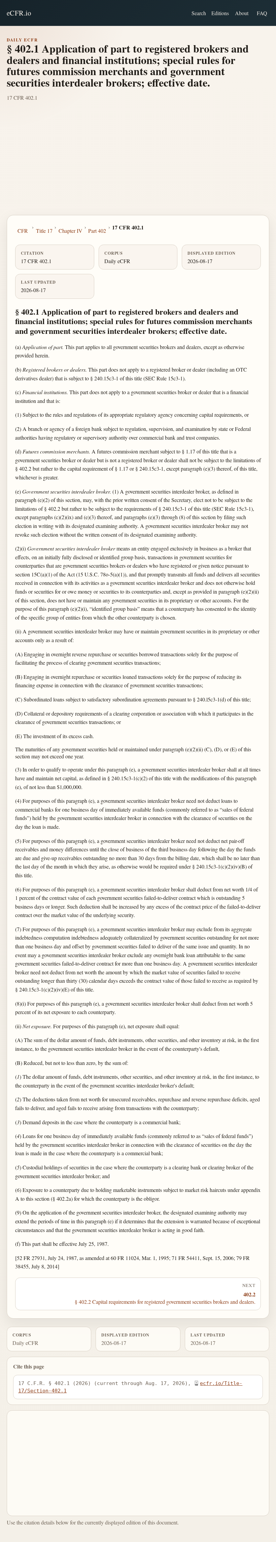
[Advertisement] (138, 164)
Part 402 (97, 230)
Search (199, 13)
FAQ (262, 13)
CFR (23, 230)
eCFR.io (19, 13)
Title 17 (44, 230)
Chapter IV (70, 230)
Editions (220, 13)
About (241, 13)
